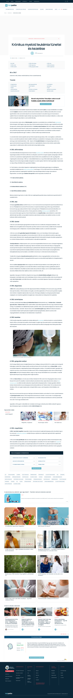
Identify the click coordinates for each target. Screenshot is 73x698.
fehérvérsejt (41, 474)
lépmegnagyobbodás (38, 479)
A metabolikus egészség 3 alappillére (14, 526)
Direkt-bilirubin (18, 680)
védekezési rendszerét (22, 433)
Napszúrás (29, 670)
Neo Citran (37, 675)
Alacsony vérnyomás (29, 675)
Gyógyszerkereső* (40, 666)
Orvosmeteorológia (10, 9)
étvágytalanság (11, 474)
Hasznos (30, 1)
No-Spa (37, 677)
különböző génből (46, 211)
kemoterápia (40, 320)
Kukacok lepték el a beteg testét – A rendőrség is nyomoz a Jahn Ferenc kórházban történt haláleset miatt (28, 622)
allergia (41, 9)
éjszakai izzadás (17, 483)
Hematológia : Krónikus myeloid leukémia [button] (36, 38)
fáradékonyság (33, 474)
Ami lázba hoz (58, 422)
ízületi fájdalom (25, 474)
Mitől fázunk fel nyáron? (44, 526)
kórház (23, 617)
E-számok (62, 677)
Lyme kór (56, 9)
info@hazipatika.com (65, 693)
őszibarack (57, 617)
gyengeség (62, 474)
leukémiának (58, 122)
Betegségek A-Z (25, 1)
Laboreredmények (36, 1)
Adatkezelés (7, 678)
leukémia (18, 474)
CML (57, 474)
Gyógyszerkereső (18, 1)
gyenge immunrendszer (49, 481)
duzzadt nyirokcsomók (50, 474)
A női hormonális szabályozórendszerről (48, 598)
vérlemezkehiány (27, 481)
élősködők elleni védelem (21, 9)
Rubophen (37, 679)
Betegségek (53, 670)
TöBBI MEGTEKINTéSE (36, 468)
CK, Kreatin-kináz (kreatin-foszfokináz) (20, 678)
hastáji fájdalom (8, 479)
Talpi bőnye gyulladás (29, 678)
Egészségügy (7, 412)
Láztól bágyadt (9, 414)
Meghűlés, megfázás (27, 422)
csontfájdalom (47, 479)
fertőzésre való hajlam (18, 479)
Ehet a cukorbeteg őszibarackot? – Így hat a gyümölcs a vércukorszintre (61, 621)
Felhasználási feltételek (8, 676)
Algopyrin (37, 670)
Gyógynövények (53, 675)
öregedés (58, 441)
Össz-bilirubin (18, 675)
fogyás (21, 481)
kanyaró (39, 617)
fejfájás (12, 481)
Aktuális (7, 1)
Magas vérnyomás (49, 9)
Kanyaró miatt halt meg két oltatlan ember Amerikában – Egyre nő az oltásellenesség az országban (44, 622)
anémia (6, 617)
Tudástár (62, 675)
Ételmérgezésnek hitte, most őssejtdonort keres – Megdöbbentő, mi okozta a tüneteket (11, 621)
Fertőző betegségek (25, 420)
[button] (20, 667)
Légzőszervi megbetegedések (43, 420)
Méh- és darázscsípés (29, 681)
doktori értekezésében (29, 169)
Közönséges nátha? (43, 422)
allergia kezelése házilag (33, 9)
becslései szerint (40, 152)
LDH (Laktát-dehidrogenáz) (20, 670)
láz (5, 474)
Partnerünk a (59, 660)
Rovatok (12, 1)
